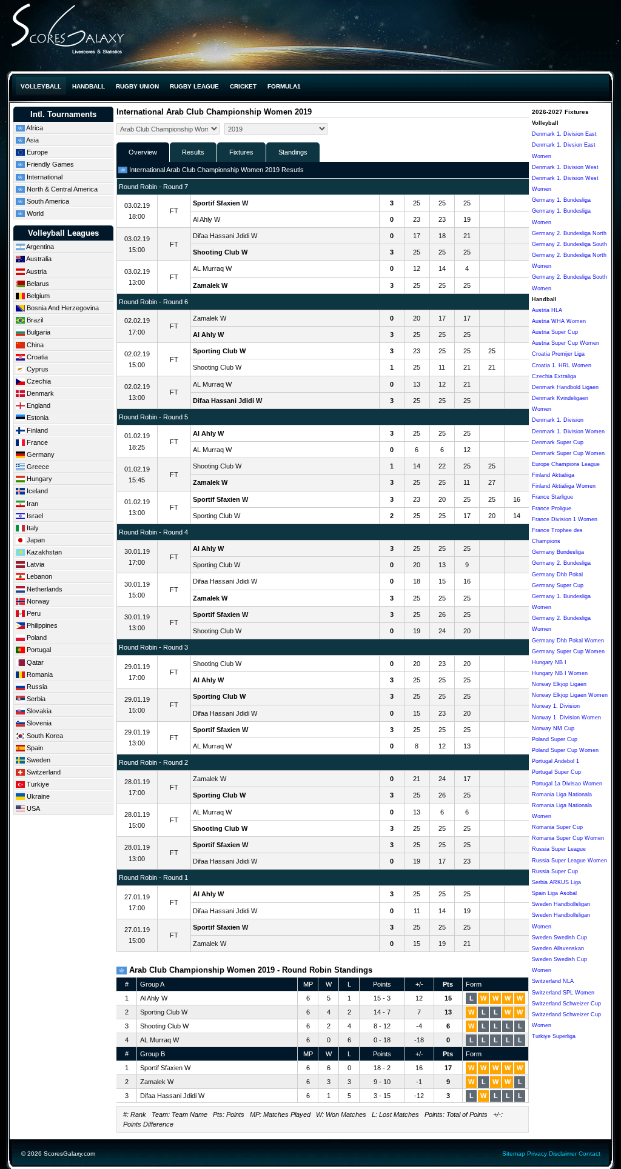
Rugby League (194, 86)
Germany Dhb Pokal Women (568, 641)
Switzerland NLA (553, 981)
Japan (35, 540)
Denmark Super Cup (557, 442)
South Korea (44, 735)
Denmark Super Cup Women (568, 453)
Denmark (39, 393)
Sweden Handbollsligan (561, 904)
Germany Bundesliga (558, 552)
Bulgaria (37, 332)
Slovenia (38, 723)
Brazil (34, 320)
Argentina (39, 246)
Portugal (38, 649)
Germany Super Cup (557, 585)
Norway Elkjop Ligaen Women (570, 695)
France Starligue (552, 497)
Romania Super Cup (557, 827)
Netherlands (43, 589)
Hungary (38, 478)
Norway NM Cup (553, 728)
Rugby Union (137, 86)
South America (47, 201)
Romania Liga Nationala (562, 794)
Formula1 (284, 86)
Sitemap (513, 1153)
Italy (32, 527)
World (34, 213)
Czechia (38, 381)
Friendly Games (49, 164)
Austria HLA (547, 310)
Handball (88, 86)
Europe (36, 152)
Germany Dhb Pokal (557, 574)
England (37, 405)
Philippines (41, 625)
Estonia (37, 417)
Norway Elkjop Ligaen (559, 684)
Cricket (243, 86)
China (34, 344)
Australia (38, 258)
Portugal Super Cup (556, 772)
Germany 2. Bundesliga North (569, 233)
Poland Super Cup (554, 739)
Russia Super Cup (555, 871)
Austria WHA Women (559, 321)
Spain (34, 747)
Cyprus (37, 369)
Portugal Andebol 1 (555, 761)
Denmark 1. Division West (565, 167)
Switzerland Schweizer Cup (566, 1004)
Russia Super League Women (569, 861)
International (43, 177)
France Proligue (551, 508)
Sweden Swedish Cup (559, 937)
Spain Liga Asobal (554, 893)
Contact (589, 1153)
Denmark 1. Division (557, 420)
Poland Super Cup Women (565, 750)
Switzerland (43, 772)
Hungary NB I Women (560, 673)
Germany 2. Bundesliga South (569, 244)
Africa (34, 128)
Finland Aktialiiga (553, 475)
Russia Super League (559, 849)
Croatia (36, 357)
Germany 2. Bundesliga (561, 563)
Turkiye (37, 784)
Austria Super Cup (555, 332)
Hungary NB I (549, 662)
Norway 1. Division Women (566, 717)
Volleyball (41, 86)
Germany (40, 454)
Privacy (537, 1153)
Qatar (34, 662)
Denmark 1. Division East (564, 134)
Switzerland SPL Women (563, 993)
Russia (36, 686)
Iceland (36, 491)
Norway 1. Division (556, 706)
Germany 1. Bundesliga (561, 200)
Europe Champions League (566, 464)
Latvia (34, 564)
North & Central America (61, 189)
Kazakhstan (43, 552)
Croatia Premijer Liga (558, 354)
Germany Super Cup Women (568, 651)
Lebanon (38, 576)
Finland (36, 430)
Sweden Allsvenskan (558, 948)
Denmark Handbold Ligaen (565, 387)
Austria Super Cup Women (565, 343)
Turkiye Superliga (554, 1036)
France (36, 442)
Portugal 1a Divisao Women (567, 784)
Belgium (37, 295)
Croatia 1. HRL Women (561, 365)
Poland (36, 637)
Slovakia (38, 710)
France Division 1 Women (564, 519)
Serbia (35, 698)
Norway (37, 601)
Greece (37, 466)
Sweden (37, 760)
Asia (32, 140)
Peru (33, 613)
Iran (31, 503)
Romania (39, 674)
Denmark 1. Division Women (568, 431)
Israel (34, 515)
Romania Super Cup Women (568, 838)
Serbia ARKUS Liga (556, 882)
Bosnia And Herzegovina (62, 307)
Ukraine (37, 796)
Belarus (37, 283)
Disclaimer (563, 1153)
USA (32, 808)
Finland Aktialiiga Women (564, 486)
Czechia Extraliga (554, 376)
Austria (36, 271)
